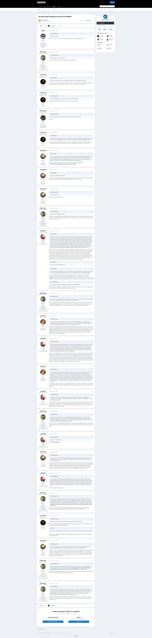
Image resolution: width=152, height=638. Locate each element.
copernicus (43, 315)
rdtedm (43, 30)
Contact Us (76, 636)
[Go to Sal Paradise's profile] (43, 118)
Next (53, 25)
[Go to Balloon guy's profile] (43, 58)
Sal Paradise (43, 110)
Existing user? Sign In (103, 2)
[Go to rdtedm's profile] (43, 36)
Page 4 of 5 (60, 25)
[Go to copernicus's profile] (43, 321)
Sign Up (112, 2)
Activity (59, 6)
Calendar (44, 9)
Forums (38, 9)
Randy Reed (43, 150)
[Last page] (56, 26)
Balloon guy (43, 51)
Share (82, 20)
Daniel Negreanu (47, 6)
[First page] (38, 26)
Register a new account (53, 621)
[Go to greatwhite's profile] (39, 20)
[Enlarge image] (77, 100)
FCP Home (40, 6)
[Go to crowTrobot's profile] (43, 81)
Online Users (54, 9)
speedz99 (43, 230)
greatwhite (45, 20)
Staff (49, 9)
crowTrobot (43, 74)
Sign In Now (79, 621)
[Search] (113, 6)
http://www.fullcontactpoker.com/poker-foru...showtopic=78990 (63, 163)
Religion (50, 21)
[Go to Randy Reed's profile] (43, 156)
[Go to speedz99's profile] (43, 236)
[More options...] (92, 30)
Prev (41, 25)
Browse (54, 6)
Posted (53, 30)
